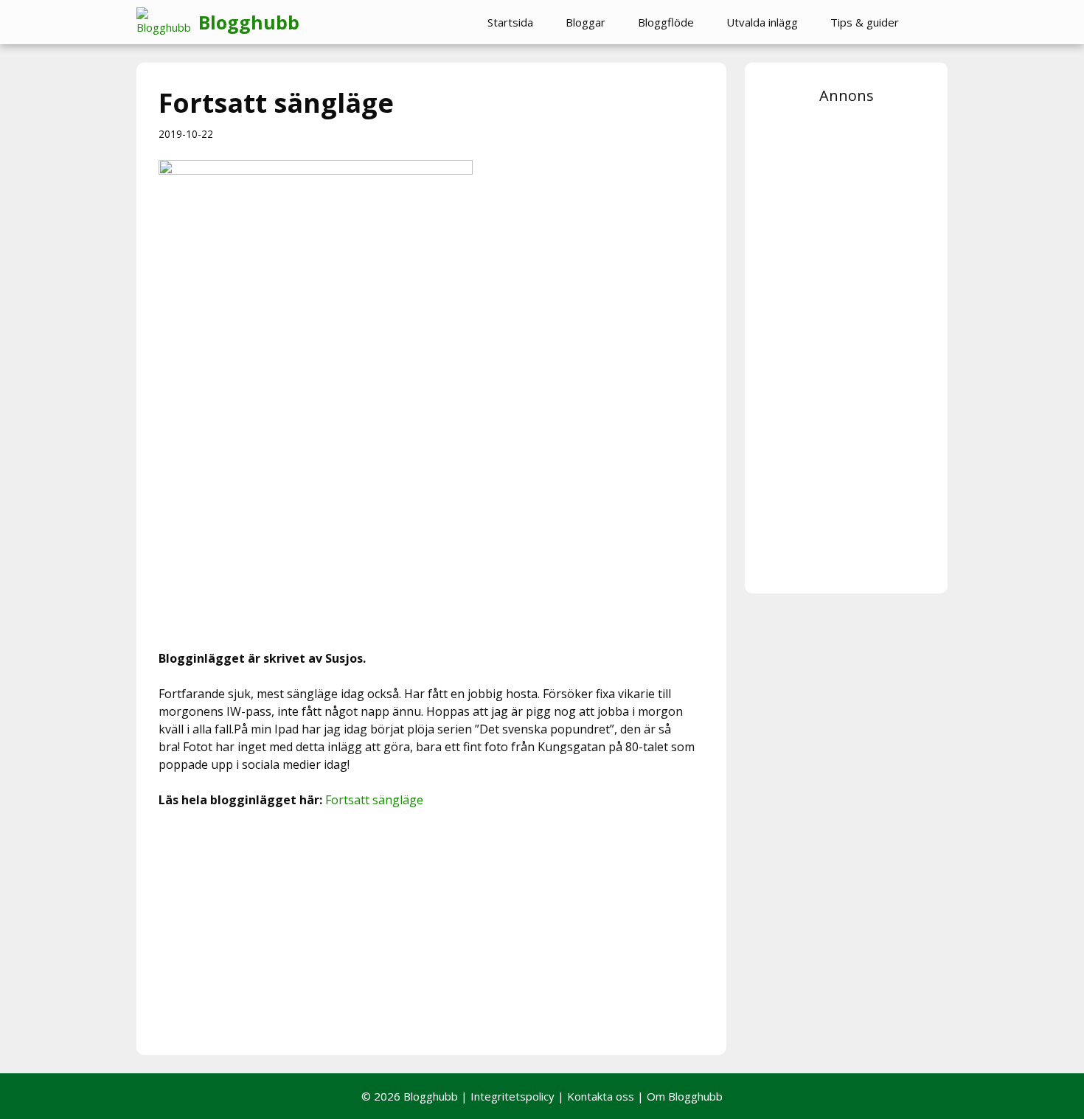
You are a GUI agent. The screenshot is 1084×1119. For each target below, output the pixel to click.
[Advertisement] (431, 929)
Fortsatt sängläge (374, 800)
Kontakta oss (600, 1096)
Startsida (510, 22)
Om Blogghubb (685, 1096)
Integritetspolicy (512, 1096)
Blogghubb (248, 22)
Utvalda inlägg (762, 22)
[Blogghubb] (167, 22)
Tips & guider (864, 22)
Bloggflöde (666, 22)
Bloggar (585, 22)
